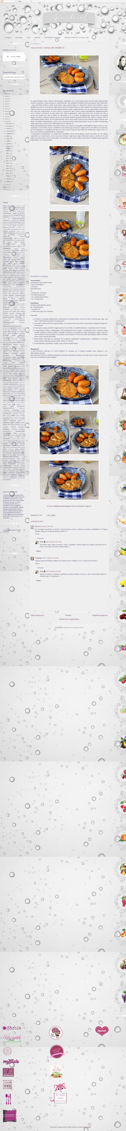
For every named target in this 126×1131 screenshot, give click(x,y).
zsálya (4, 479)
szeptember (10, 131)
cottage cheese (21, 231)
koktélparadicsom (20, 319)
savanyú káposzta (8, 412)
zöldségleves (13, 478)
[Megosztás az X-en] (51, 515)
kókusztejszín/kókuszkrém (12, 326)
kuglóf (14, 335)
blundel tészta (7, 222)
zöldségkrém (6, 478)
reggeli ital (9, 398)
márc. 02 (8, 176)
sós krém (9, 417)
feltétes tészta (13, 268)
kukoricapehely (14, 339)
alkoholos (17, 208)
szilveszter (6, 435)
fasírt (18, 259)
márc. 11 (8, 166)
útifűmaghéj (5, 460)
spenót (18, 419)
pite (24, 388)
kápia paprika (21, 304)
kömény (14, 331)
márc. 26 (8, 151)
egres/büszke (6, 250)
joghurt (11, 295)
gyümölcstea (6, 288)
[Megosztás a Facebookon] (53, 515)
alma (23, 208)
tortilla (16, 449)
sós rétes (20, 417)
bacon (23, 215)
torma (23, 447)
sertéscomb (21, 412)
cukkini (5, 233)
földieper (5, 272)
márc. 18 (8, 158)
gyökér (15, 282)
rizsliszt (22, 400)
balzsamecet (6, 217)
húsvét (22, 290)
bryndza (10, 225)
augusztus (10, 133)
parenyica (22, 380)
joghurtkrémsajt (20, 295)
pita (21, 388)
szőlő (20, 435)
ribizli (4, 400)
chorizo (20, 229)
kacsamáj (10, 297)
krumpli (6, 335)
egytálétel (15, 250)
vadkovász (12, 460)
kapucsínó (22, 305)
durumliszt (6, 246)
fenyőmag (5, 270)
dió (4, 242)
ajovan (23, 206)
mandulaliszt (21, 350)
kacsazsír (17, 297)
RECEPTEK (19, 37)
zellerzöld (13, 474)
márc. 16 (8, 161)
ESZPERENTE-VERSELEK (52, 37)
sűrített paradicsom (9, 420)
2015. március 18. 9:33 (45, 526)
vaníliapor (22, 462)
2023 (6, 101)
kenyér (5, 313)
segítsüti (15, 412)
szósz (17, 435)
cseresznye (12, 235)
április (8, 143)
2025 (6, 96)
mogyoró (22, 362)
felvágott (22, 268)
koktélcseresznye (7, 319)
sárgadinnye (6, 410)
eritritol (23, 256)
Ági (36, 526)
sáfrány (9, 404)
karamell (22, 307)
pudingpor (21, 392)
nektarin (12, 370)
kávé (15, 309)
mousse (22, 364)
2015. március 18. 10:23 (54, 542)
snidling (13, 415)
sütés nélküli (15, 422)
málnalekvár (21, 348)
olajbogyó (5, 373)
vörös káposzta (21, 467)
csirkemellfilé (8, 238)
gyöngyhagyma (6, 284)
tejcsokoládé (6, 438)
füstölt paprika (21, 274)
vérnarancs (16, 465)
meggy (14, 357)
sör (9, 419)
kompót (19, 328)
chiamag (15, 229)
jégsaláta (5, 295)
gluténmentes (21, 277)
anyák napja (12, 211)
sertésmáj (15, 413)
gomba (9, 279)
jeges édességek (13, 293)
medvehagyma (7, 357)
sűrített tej (21, 420)
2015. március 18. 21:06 (50, 558)
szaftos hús (6, 424)
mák (10, 348)
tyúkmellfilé (9, 455)
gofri (4, 279)
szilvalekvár (22, 433)
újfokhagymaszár (21, 455)
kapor (5, 306)
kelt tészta (21, 311)
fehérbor (22, 263)
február (9, 179)
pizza (4, 390)
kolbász (14, 328)
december (10, 123)
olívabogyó (22, 373)
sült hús (22, 419)
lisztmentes (6, 346)
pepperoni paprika (7, 386)
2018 (6, 114)
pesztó (14, 386)
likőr (20, 342)
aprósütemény (7, 213)
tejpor (18, 438)
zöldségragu (21, 478)
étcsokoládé (7, 258)
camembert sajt (6, 229)
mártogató (6, 355)
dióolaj (10, 242)
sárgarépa (15, 410)
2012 (6, 189)
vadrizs (18, 460)
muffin (5, 366)
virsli (9, 467)
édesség (6, 248)
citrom (5, 231)
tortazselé (10, 449)
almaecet (5, 209)
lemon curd (12, 340)
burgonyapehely (21, 225)
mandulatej (16, 351)
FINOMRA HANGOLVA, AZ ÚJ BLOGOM (77, 37)
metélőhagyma (7, 360)
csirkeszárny (17, 238)
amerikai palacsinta (19, 209)
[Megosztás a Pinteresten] (54, 515)
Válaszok (40, 538)
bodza (23, 222)
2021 (6, 106)
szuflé (4, 437)
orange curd (6, 375)
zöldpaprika (13, 476)
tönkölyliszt (17, 453)
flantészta (22, 270)
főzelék (18, 272)
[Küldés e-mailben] (47, 515)
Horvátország (21, 288)
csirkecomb (6, 236)
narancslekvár (6, 370)
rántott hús (10, 397)
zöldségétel (21, 476)
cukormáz (18, 233)
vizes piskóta (14, 467)
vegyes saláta (21, 463)
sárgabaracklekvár (8, 408)
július (8, 136)
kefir (10, 311)
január (9, 181)
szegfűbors (22, 427)
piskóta (10, 388)
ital (10, 291)
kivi (24, 317)
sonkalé (4, 417)
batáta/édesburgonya (18, 218)
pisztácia (16, 388)
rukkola (23, 402)
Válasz (37, 534)
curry (23, 233)
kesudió (12, 313)
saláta (12, 406)
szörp (23, 435)
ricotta (15, 400)
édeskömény (22, 246)
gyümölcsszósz (20, 286)
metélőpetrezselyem (20, 360)
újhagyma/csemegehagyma (10, 456)
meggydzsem (21, 357)
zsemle (9, 479)
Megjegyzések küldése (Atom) (73, 627)
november (10, 126)
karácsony (6, 307)
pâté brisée (16, 382)
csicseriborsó (21, 234)
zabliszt (5, 472)
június (8, 138)
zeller (8, 474)
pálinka (4, 378)
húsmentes (16, 290)
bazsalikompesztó (14, 220)
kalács (13, 299)
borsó (23, 224)
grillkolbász (18, 281)
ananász (5, 211)
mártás (23, 353)
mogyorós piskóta (16, 364)
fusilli (4, 274)
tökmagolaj (6, 451)
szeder (13, 427)
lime (23, 342)
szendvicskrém (7, 431)
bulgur (14, 225)
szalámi (12, 424)
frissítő (23, 272)
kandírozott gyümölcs (9, 304)
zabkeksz (22, 471)
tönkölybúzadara (7, 453)
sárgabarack (21, 406)
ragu (19, 393)
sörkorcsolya (14, 419)
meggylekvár (7, 359)
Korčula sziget (6, 329)
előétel (23, 250)
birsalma (22, 220)
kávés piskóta (21, 309)
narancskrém (22, 368)
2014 (6, 185)
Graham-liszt (21, 279)
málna (15, 348)
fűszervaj (18, 275)
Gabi (41, 542)
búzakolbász (12, 227)
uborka (14, 455)
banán (23, 217)
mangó (23, 351)
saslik (23, 410)
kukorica (22, 335)
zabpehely (12, 472)
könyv (18, 331)
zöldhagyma (6, 476)
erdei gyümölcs (15, 254)
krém (9, 333)
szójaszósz (12, 435)
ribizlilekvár (10, 400)
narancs (15, 368)
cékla (11, 229)
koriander (14, 330)
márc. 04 (8, 173)
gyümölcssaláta (7, 286)
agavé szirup (11, 206)
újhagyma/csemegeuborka (9, 458)
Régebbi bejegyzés (100, 615)
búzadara (5, 227)
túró (4, 455)
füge (8, 274)
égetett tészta (19, 248)
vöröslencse (5, 471)
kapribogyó (16, 305)
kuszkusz (5, 340)
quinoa (15, 393)
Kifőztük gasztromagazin (62, 506)
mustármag (17, 366)
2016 (6, 119)
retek (14, 399)
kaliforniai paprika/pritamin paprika (14, 299)
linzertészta (7, 344)
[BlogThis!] (49, 515)
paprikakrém (22, 378)
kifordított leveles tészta (10, 315)
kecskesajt (5, 311)
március (9, 146)
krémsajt (22, 333)
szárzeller (5, 427)
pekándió (5, 384)
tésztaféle (22, 445)
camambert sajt (21, 227)
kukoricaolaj (6, 339)
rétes (17, 399)
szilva (15, 433)
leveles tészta (11, 342)
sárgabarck (22, 408)
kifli (24, 313)
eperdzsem (22, 252)
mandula (6, 350)
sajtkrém (18, 404)
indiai (4, 291)
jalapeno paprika (15, 291)
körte (4, 333)
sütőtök (23, 422)
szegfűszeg (6, 429)
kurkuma (22, 339)
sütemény (6, 422)
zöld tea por (21, 474)
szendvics (22, 429)
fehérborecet (7, 265)
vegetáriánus (11, 464)
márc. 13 (8, 163)
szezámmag (7, 433)
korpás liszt (21, 329)
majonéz (5, 348)
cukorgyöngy (11, 233)
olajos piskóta (13, 373)
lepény (5, 342)
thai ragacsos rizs (7, 447)
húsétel (5, 290)
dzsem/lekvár (12, 246)
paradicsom (7, 380)
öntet (16, 375)
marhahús (15, 353)
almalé (10, 209)
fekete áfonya (16, 265)
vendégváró (7, 465)
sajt (13, 404)
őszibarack (21, 375)
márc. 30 (8, 148)
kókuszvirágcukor (7, 328)
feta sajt (11, 270)
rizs (19, 400)
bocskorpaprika (16, 222)
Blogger (88, 1127)
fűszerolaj (13, 275)
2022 (6, 104)
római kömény (11, 402)
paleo (23, 377)
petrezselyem (21, 386)
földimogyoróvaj (12, 272)
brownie (5, 225)
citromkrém (12, 231)
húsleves (11, 290)
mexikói (5, 362)
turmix (23, 453)
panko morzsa (12, 378)
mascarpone (20, 355)
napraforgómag (7, 368)
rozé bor (18, 402)
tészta (11, 445)
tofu (13, 447)
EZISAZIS (37, 37)
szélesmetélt (14, 429)
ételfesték (16, 257)
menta (23, 359)
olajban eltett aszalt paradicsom (15, 371)
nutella (17, 370)
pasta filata (9, 382)
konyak (23, 328)
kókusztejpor (6, 324)
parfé (4, 382)
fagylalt (22, 258)
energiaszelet (15, 252)
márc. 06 (9, 171)
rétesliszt (22, 399)
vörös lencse (7, 469)
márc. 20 (8, 156)
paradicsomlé (16, 380)
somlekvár (18, 415)
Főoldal (68, 615)
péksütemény (14, 384)
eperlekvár (6, 254)
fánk (9, 259)
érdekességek (15, 256)
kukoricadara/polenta (8, 337)
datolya (15, 240)
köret (23, 331)
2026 (6, 94)
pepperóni (22, 384)
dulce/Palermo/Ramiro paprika (14, 244)
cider (23, 229)
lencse (17, 340)
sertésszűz (22, 413)
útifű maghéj (21, 458)
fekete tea (12, 267)
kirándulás (18, 317)
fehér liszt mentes (17, 261)
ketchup (18, 313)
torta (4, 449)
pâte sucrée (22, 382)
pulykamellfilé (6, 393)
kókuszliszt (22, 320)
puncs (12, 393)
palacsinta (19, 377)
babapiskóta (16, 215)
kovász (5, 331)
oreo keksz (11, 375)
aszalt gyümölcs (19, 213)
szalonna (17, 424)
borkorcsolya (17, 224)
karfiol (11, 309)
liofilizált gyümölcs (19, 344)
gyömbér (21, 283)
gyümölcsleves (20, 284)
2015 (6, 121)
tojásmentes (17, 447)
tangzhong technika (13, 437)
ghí (15, 277)
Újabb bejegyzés (37, 615)
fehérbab (16, 263)
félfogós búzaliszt (20, 267)
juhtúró (4, 297)
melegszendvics (16, 359)
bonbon (11, 224)
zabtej (4, 474)
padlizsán (13, 377)
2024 (6, 99)
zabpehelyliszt (20, 472)
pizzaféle (10, 390)
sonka (23, 415)
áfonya (5, 206)
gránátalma (5, 281)
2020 (6, 109)
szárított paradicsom (18, 426)
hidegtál (16, 288)
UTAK (28, 37)
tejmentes (13, 438)
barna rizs (6, 218)
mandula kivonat (13, 350)
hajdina (11, 288)
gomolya (14, 279)
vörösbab (15, 469)
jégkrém (22, 293)
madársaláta (15, 346)
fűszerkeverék (6, 275)
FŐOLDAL (8, 37)
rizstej (4, 402)
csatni (4, 234)
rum (4, 404)
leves (17, 342)
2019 (6, 111)
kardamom (6, 309)
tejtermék (15, 440)
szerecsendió (20, 431)
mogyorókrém (7, 364)
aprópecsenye (21, 211)
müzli (23, 366)
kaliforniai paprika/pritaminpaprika (14, 301)
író (7, 291)
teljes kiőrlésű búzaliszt (14, 442)
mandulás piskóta (7, 351)
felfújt (4, 268)
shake (4, 415)
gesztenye (11, 277)
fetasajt (17, 270)
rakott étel (10, 395)
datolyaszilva (21, 240)
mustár (10, 366)
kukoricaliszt (21, 337)
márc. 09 (9, 168)
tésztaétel (16, 445)
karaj (15, 307)
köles (9, 331)
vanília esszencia (13, 462)
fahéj (4, 259)
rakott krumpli (17, 395)
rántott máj (17, 397)
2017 (6, 116)
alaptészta (11, 208)
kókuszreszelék (8, 322)
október (9, 128)
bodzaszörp (6, 224)
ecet (18, 246)
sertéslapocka (7, 413)
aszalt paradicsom (8, 215)
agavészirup (18, 206)
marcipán (5, 353)
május (8, 141)
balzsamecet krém (15, 217)
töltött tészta (21, 451)
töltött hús (13, 451)
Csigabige (38, 558)
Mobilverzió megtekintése (69, 619)
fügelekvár (12, 274)
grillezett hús (12, 281)
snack (8, 415)
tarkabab (23, 437)
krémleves (15, 333)
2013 (6, 187)
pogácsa (16, 390)
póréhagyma (13, 392)
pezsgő (5, 388)
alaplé (5, 208)
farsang (14, 259)
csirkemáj (22, 236)
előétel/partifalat (7, 252)
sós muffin (15, 417)
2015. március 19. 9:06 (53, 571)
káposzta (10, 305)
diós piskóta (20, 242)
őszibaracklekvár (7, 377)
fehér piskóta (7, 263)
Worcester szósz (14, 471)
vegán (4, 464)
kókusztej (22, 322)
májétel (23, 346)
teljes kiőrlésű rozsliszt (14, 443)
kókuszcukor (6, 320)
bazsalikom (6, 220)
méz (13, 362)
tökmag (22, 449)
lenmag (22, 340)
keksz (14, 311)
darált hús (11, 240)
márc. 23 (8, 153)
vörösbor (22, 469)
